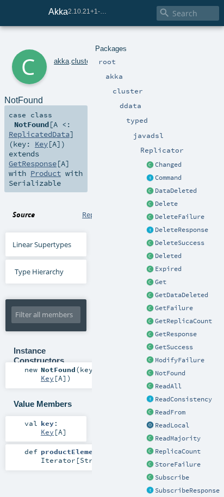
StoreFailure (178, 464)
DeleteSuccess (179, 243)
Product (45, 173)
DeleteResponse (181, 230)
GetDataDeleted (181, 295)
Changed (168, 164)
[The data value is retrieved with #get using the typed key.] (150, 165)
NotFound (170, 373)
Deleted (168, 256)
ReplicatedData (39, 134)
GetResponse (176, 334)
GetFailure (174, 308)
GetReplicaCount (183, 321)
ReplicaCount (178, 451)
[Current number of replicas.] (150, 452)
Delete (166, 203)
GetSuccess (174, 347)
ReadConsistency (183, 399)
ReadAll (168, 386)
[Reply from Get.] (150, 347)
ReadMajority (178, 438)
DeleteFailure (179, 217)
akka (61, 61)
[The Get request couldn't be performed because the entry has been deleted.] (150, 295)
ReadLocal (172, 425)
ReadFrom (170, 412)
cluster (81, 61)
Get (160, 282)
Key (41, 144)
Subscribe (172, 477)
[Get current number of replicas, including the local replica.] (150, 321)
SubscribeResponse (187, 490)
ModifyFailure (179, 360)
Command (168, 177)
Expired (168, 269)
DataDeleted (176, 190)
